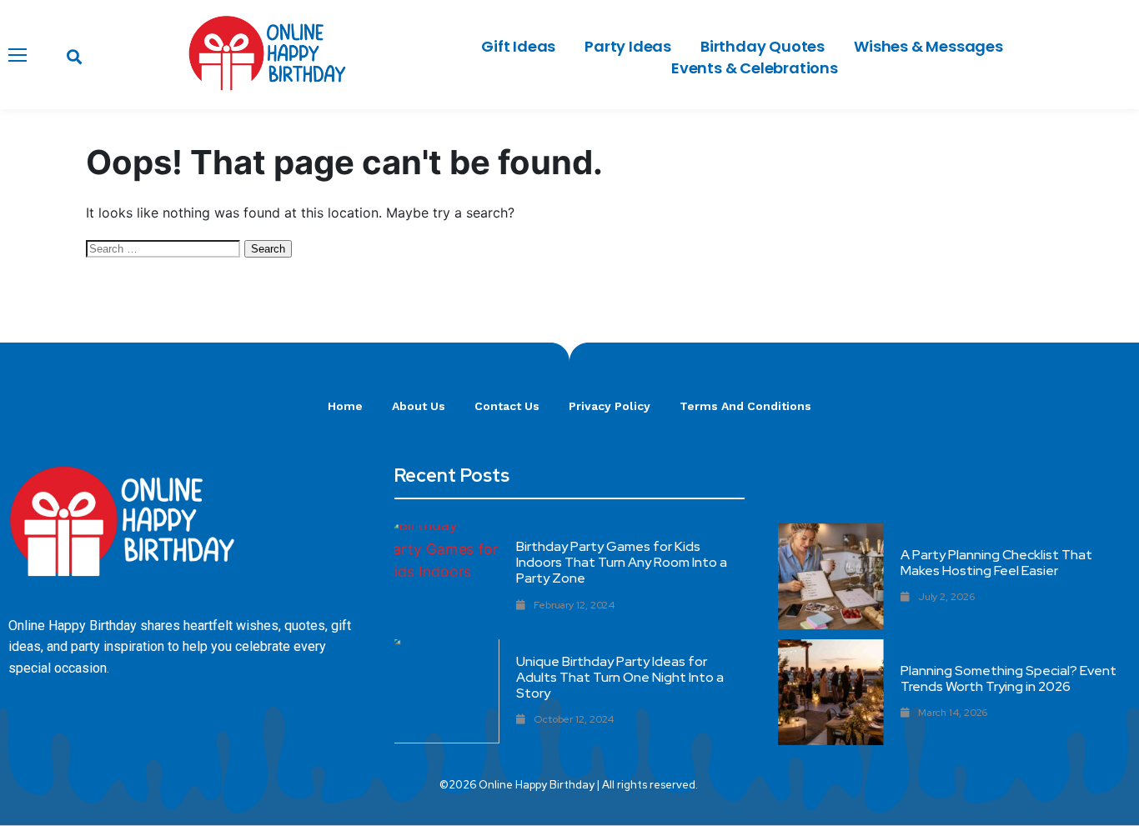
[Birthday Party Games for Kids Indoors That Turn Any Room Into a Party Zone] (446, 576)
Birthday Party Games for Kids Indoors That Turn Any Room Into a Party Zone (621, 562)
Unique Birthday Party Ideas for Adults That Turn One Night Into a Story (620, 677)
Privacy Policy (609, 406)
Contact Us (506, 406)
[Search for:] (165, 247)
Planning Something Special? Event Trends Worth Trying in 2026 (1008, 678)
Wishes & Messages (928, 46)
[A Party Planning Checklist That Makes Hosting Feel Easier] (831, 576)
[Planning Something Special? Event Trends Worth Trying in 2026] (831, 692)
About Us (418, 406)
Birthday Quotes (762, 46)
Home (345, 406)
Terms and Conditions (745, 406)
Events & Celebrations (754, 68)
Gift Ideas (518, 46)
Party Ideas (628, 46)
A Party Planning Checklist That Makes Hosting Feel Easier (996, 562)
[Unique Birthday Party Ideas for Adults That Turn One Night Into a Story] (446, 691)
